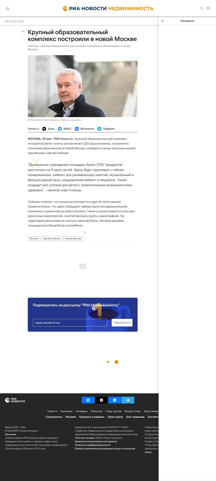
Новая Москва (73, 238)
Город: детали (113, 411)
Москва (34, 238)
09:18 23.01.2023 (14, 21)
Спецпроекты (54, 416)
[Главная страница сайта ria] (83, 8)
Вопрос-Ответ (133, 411)
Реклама (70, 416)
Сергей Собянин (52, 238)
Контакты (153, 416)
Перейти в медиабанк (71, 120)
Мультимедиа (152, 411)
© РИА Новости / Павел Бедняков (43, 120)
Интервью (82, 411)
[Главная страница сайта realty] (108, 8)
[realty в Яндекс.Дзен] (101, 400)
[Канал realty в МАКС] (88, 400)
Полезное (96, 411)
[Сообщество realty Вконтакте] (114, 400)
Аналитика (66, 411)
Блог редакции (135, 416)
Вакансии (10, 434)
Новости (52, 411)
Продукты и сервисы (91, 416)
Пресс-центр (115, 416)
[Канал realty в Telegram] (127, 400)
